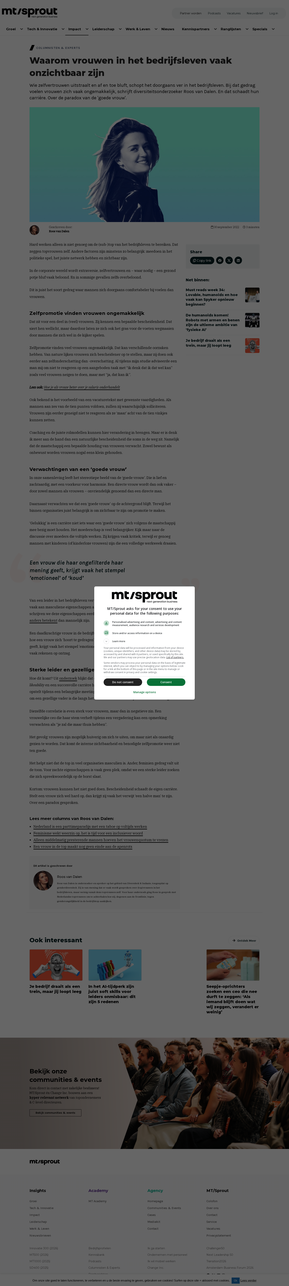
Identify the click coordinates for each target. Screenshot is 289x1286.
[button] (144, 641)
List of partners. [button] (175, 657)
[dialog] (144, 643)
